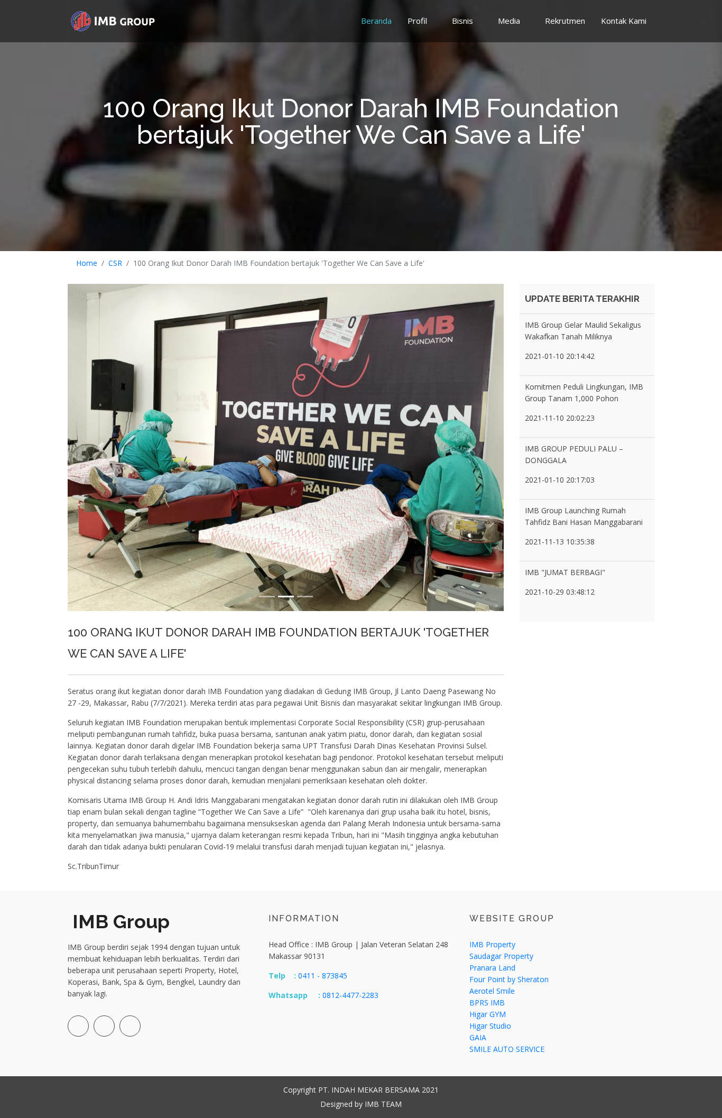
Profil (417, 20)
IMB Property (492, 944)
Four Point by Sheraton (509, 979)
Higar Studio (490, 1026)
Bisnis (462, 20)
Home (86, 263)
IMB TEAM (383, 1104)
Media (509, 20)
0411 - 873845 (322, 976)
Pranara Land (492, 968)
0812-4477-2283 (349, 995)
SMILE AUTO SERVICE (506, 1049)
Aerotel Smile (492, 991)
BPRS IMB (487, 1002)
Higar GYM (487, 1014)
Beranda (376, 20)
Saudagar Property (501, 956)
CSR (115, 263)
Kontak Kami (623, 20)
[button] (100, 447)
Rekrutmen (565, 20)
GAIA (477, 1037)
